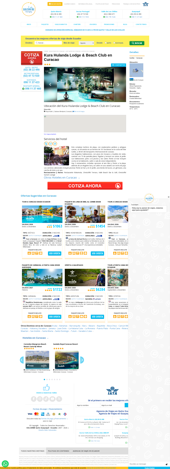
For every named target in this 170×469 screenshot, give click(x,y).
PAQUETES (45, 24)
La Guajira (47, 461)
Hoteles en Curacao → (36, 337)
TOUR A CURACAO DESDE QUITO (120, 202)
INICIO (29, 24)
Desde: (100, 43)
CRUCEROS (93, 24)
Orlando (46, 463)
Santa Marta (47, 331)
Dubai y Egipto (50, 459)
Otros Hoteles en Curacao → (62, 177)
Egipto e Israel (62, 459)
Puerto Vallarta (100, 463)
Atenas (48, 457)
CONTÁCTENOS (141, 24)
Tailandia (78, 465)
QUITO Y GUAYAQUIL (35, 235)
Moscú (35, 463)
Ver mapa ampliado (50, 134)
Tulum (74, 331)
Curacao (139, 58)
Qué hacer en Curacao (73, 51)
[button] (50, 84)
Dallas (40, 459)
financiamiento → (61, 418)
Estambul (79, 459)
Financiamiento (55, 409)
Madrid (108, 461)
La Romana (90, 328)
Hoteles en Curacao (88, 51)
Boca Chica (112, 326)
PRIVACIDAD (116, 4)
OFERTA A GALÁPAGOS (74, 265)
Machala (103, 461)
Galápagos (101, 459)
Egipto (56, 459)
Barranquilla (75, 326)
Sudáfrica (72, 465)
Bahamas (63, 326)
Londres (87, 461)
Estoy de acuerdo (93, 468)
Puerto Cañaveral (85, 463)
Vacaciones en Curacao (57, 51)
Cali (122, 457)
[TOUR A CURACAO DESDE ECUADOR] (42, 214)
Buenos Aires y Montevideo (114, 457)
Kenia (43, 461)
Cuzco (37, 459)
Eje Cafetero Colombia (71, 459)
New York (40, 463)
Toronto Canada (89, 465)
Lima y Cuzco (78, 461)
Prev (22, 360)
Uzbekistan (106, 465)
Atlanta (53, 457)
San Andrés (35, 331)
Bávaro (92, 326)
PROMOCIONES (109, 24)
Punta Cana (115, 328)
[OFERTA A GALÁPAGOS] (85, 277)
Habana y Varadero (38, 328)
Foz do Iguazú (94, 459)
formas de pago (47, 418)
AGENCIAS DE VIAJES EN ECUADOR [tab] (86, 451)
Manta (117, 461)
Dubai (44, 459)
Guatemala (113, 459)
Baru (84, 326)
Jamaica (52, 328)
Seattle (67, 465)
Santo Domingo (62, 331)
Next (82, 360)
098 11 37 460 (56, 17)
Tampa (83, 465)
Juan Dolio (62, 328)
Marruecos (122, 461)
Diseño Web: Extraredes (47, 430)
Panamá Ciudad (52, 463)
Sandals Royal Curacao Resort (65, 344)
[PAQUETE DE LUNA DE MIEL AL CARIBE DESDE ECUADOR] (85, 214)
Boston (98, 457)
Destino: (29, 43)
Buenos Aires (104, 457)
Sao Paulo (63, 465)
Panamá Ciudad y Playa (63, 463)
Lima (73, 461)
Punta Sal (114, 463)
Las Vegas (68, 461)
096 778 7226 (110, 17)
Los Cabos (98, 461)
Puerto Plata (102, 328)
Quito (109, 43)
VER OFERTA (54, 253)
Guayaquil (119, 43)
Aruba (54, 326)
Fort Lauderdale (86, 459)
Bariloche (64, 457)
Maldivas (113, 461)
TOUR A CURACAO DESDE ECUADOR (36, 202)
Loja (83, 461)
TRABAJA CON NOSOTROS (131, 4)
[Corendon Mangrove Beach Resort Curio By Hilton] (37, 360)
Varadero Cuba (85, 331)
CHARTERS (77, 24)
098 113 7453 (83, 17)
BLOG (125, 24)
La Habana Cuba (76, 328)
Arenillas (40, 457)
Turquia (100, 465)
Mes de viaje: (69, 43)
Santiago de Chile (48, 465)
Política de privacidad (108, 468)
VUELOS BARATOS (61, 24)
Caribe (46, 51)
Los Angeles (92, 461)
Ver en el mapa (79, 111)
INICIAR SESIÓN (56, 4)
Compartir (119, 65)
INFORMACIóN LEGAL (85, 4)
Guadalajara (107, 459)
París (79, 463)
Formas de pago (40, 409)
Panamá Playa (73, 463)
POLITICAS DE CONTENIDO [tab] (58, 451)
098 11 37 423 (136, 17)
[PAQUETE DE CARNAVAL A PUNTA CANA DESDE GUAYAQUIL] (42, 277)
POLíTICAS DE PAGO (102, 4)
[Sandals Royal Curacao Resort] (67, 360)
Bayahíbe (101, 326)
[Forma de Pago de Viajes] (47, 414)
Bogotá (94, 457)
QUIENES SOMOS (69, 4)
